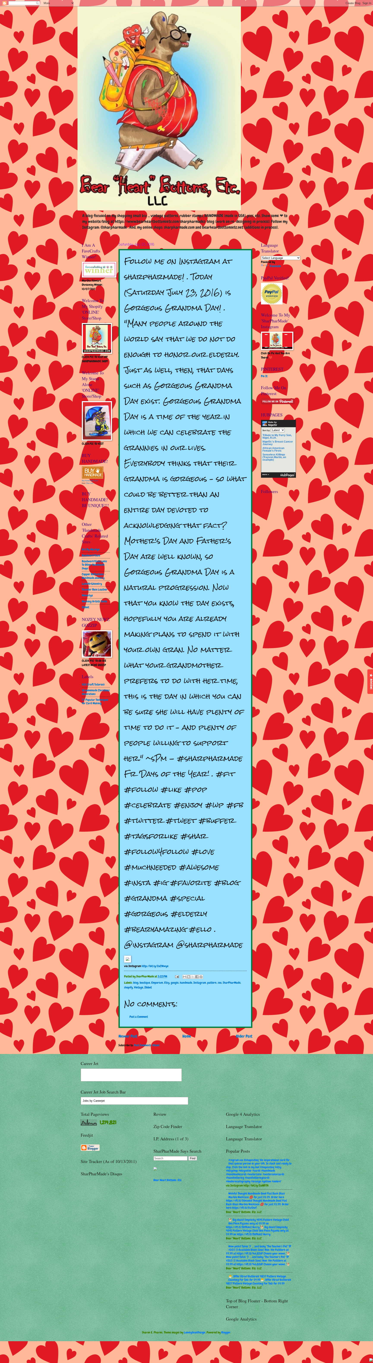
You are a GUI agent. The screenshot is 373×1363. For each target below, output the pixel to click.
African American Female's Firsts (273, 449)
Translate (275, 266)
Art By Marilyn (91, 549)
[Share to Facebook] (197, 977)
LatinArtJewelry (92, 584)
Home (186, 1036)
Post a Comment (139, 1017)
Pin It (264, 376)
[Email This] (184, 977)
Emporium (157, 983)
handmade (186, 983)
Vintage (138, 987)
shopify (128, 987)
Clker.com (89, 483)
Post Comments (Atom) (147, 1045)
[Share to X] (193, 977)
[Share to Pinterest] (201, 977)
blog (135, 983)
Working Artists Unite (94, 601)
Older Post (244, 1036)
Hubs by (272, 424)
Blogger (226, 1332)
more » (265, 474)
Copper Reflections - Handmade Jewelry (94, 576)
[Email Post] (177, 976)
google (175, 983)
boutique (145, 983)
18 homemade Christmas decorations (96, 692)
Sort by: (266, 430)
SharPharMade (231, 983)
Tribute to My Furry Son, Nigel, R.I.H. (277, 436)
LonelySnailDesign (194, 1332)
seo (219, 983)
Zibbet (148, 987)
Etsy (166, 983)
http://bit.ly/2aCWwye (155, 966)
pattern (212, 983)
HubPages (287, 475)
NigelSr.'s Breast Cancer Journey (277, 443)
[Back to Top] (371, 1360)
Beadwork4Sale (91, 555)
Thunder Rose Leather (94, 589)
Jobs (86, 1100)
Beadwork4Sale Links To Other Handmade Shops (94, 564)
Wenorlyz (87, 595)
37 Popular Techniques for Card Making (95, 701)
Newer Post (128, 1036)
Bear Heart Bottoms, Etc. (167, 1180)
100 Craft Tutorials (93, 684)
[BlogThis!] (188, 977)
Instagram (199, 983)
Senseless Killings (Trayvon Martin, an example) (274, 457)
